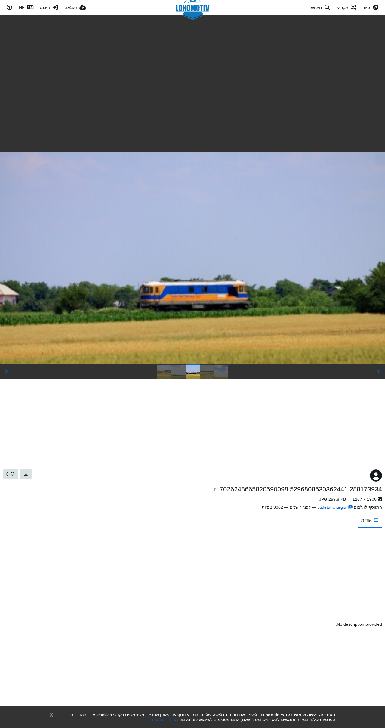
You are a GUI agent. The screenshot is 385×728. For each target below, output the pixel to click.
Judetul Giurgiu (331, 507)
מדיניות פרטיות (164, 719)
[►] (6, 372)
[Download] (26, 474)
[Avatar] (376, 475)
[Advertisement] (192, 60)
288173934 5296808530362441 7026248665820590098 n (298, 489)
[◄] (379, 372)
